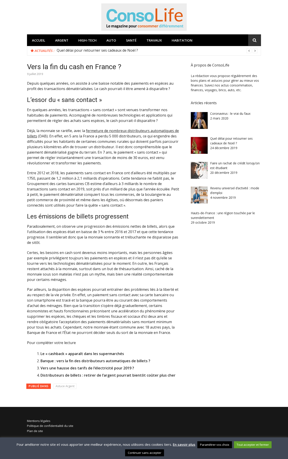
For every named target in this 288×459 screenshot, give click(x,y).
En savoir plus (184, 444)
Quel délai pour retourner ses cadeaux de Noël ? (97, 50)
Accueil (38, 40)
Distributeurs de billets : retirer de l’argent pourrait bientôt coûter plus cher (108, 375)
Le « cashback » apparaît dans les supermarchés (82, 353)
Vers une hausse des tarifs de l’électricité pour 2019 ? (87, 368)
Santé (131, 40)
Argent (61, 40)
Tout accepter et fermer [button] (253, 445)
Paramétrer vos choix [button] (214, 445)
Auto (111, 40)
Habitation (182, 40)
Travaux (154, 40)
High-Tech (87, 40)
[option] (157, 50)
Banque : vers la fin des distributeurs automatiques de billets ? (95, 360)
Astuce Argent (65, 386)
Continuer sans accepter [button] (144, 453)
